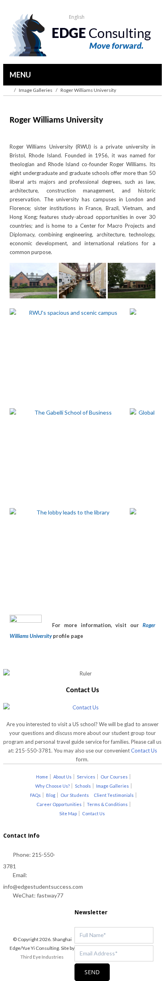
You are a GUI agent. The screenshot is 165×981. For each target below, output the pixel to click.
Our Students (74, 795)
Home (42, 776)
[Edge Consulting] (82, 36)
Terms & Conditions (107, 804)
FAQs (35, 795)
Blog (50, 795)
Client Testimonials (114, 795)
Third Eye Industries (42, 957)
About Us (62, 776)
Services (86, 776)
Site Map (68, 813)
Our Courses (114, 776)
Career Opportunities (59, 804)
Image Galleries (35, 90)
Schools (83, 785)
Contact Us (144, 750)
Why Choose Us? (52, 785)
